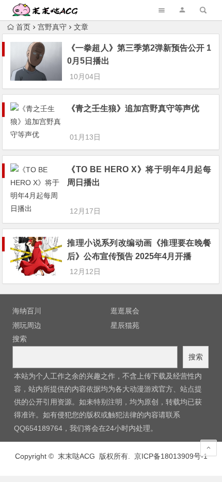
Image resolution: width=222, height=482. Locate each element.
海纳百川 (26, 311)
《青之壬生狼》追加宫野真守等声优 (133, 108)
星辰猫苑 (124, 325)
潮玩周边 (26, 325)
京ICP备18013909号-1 (171, 456)
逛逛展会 (124, 311)
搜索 (19, 339)
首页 (23, 27)
